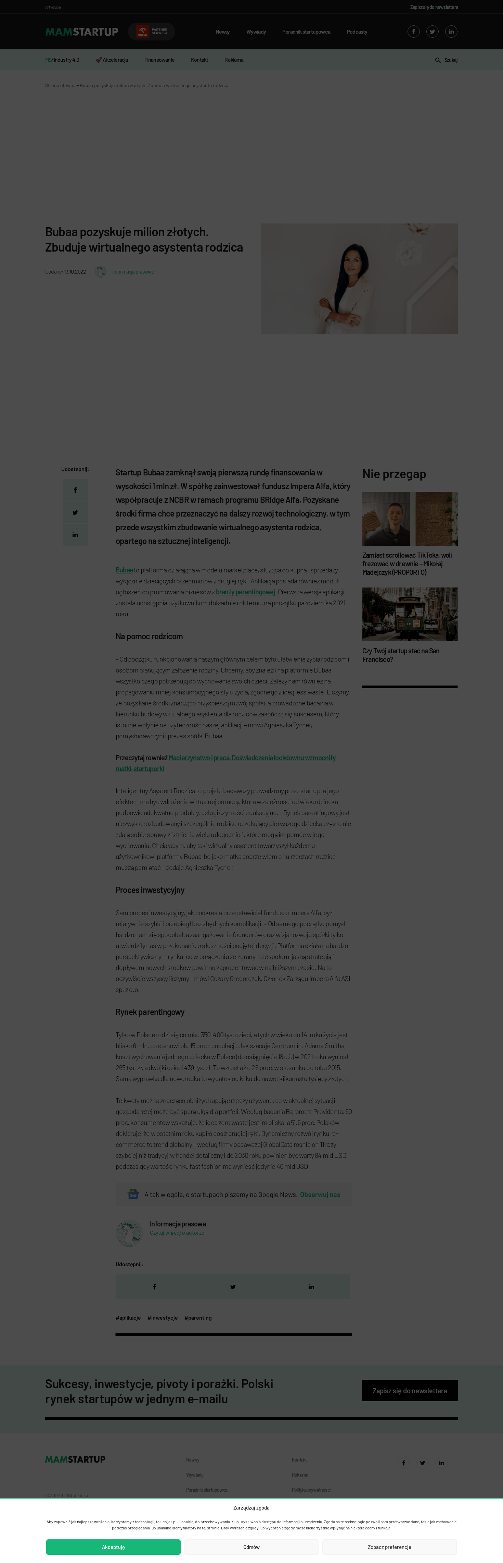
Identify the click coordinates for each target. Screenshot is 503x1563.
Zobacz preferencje (389, 1547)
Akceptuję (113, 1547)
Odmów (251, 1547)
